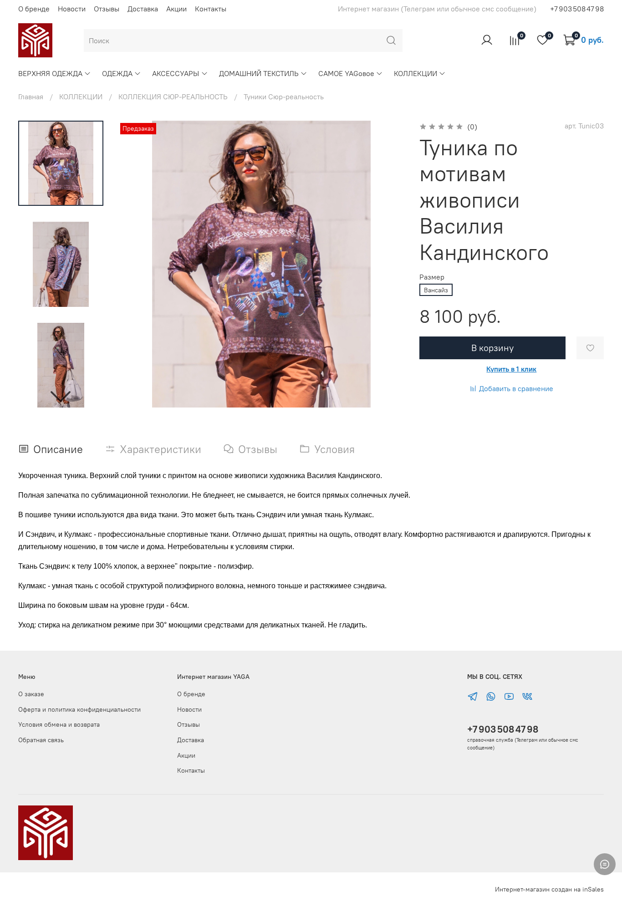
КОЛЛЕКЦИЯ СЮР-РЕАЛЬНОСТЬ (173, 96)
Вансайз (436, 290)
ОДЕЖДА (117, 73)
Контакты (210, 8)
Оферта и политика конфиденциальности (79, 709)
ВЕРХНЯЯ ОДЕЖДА (50, 73)
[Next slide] (60, 396)
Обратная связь (41, 740)
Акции (176, 8)
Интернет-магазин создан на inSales (549, 889)
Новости (72, 8)
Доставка (142, 8)
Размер (431, 277)
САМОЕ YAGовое (346, 73)
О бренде (34, 8)
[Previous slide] (136, 264)
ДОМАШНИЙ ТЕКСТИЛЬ (259, 73)
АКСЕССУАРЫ (175, 73)
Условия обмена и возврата (59, 724)
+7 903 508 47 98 (502, 729)
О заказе (31, 694)
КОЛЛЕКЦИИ (415, 73)
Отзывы (106, 8)
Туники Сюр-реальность (284, 96)
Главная (30, 96)
